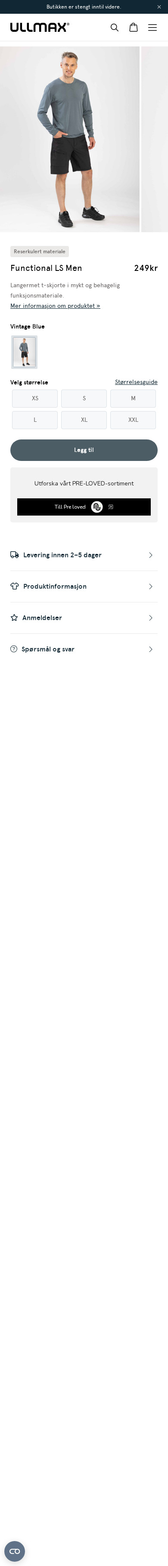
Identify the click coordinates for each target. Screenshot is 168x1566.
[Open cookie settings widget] (14, 1551)
